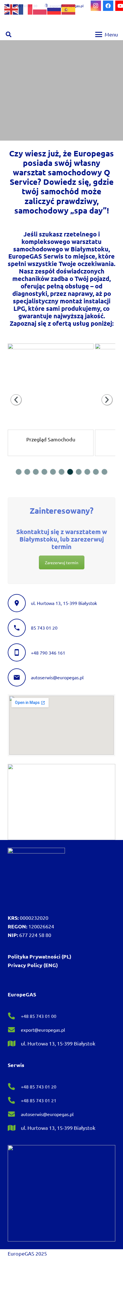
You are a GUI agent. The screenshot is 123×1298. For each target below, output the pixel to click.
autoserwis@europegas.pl (57, 677)
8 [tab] (79, 472)
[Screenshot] (61, 802)
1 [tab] (18, 472)
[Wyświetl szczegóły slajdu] (51, 387)
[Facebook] (108, 6)
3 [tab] (36, 472)
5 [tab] (53, 472)
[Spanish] (68, 9)
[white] (36, 876)
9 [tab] (87, 472)
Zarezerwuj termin (61, 562)
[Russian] (54, 9)
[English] (11, 9)
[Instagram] (96, 6)
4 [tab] (44, 472)
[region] (61, 90)
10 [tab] (96, 472)
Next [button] (107, 399)
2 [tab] (27, 472)
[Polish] (40, 9)
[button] (8, 34)
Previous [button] (16, 399)
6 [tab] (61, 472)
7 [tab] (70, 472)
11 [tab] (104, 472)
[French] (26, 9)
